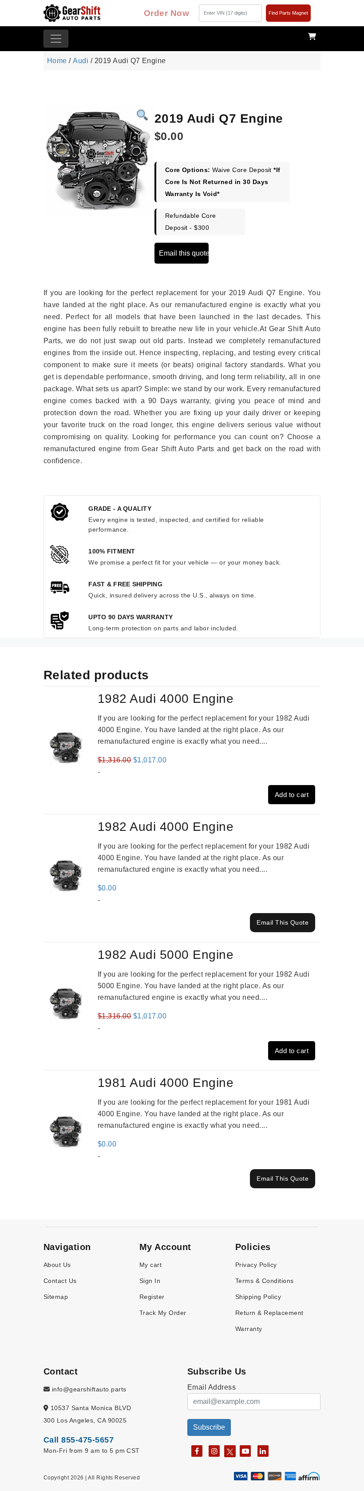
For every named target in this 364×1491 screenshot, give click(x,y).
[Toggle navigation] (56, 39)
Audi (80, 60)
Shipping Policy (258, 1296)
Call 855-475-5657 (79, 1439)
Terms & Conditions (264, 1280)
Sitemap (56, 1296)
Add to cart (292, 794)
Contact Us (60, 1280)
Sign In (149, 1280)
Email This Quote (283, 922)
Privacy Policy (256, 1264)
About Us (57, 1264)
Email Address (211, 1387)
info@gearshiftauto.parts (88, 1389)
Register (152, 1296)
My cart (150, 1264)
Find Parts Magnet (288, 13)
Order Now (166, 13)
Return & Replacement (269, 1312)
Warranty (248, 1328)
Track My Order (162, 1312)
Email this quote (184, 253)
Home (57, 60)
